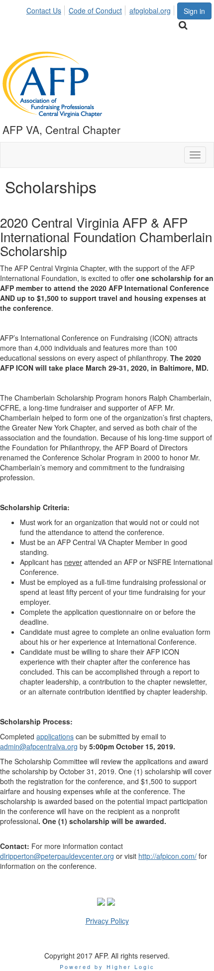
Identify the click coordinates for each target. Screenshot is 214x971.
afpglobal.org (150, 10)
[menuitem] (46, 8)
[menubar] (101, 8)
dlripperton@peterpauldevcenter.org (57, 856)
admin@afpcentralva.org (39, 746)
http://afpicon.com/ (167, 856)
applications (55, 736)
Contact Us (43, 10)
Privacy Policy (107, 921)
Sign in (194, 11)
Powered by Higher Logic (107, 967)
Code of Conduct (95, 10)
